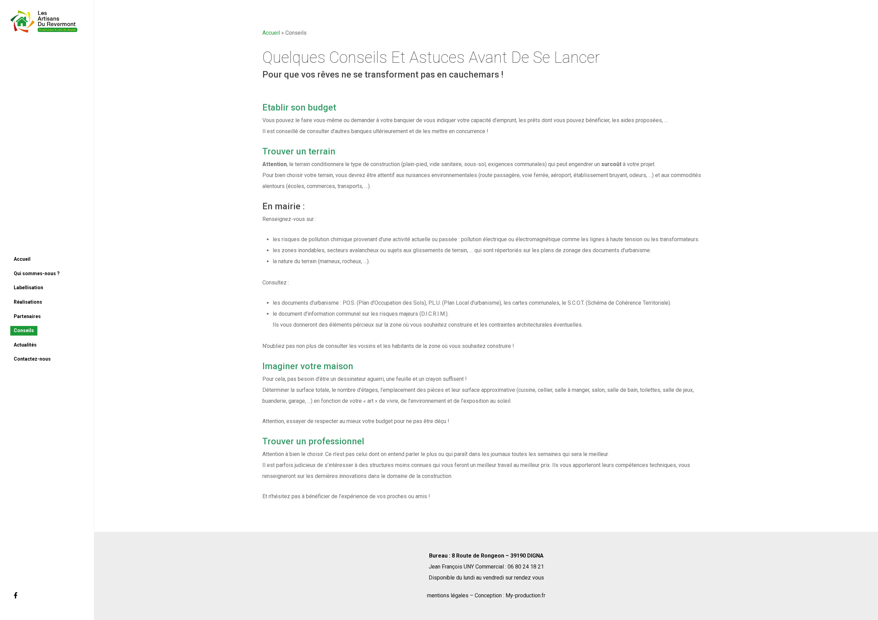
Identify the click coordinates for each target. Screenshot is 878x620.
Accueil (271, 33)
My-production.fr (525, 595)
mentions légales (447, 595)
